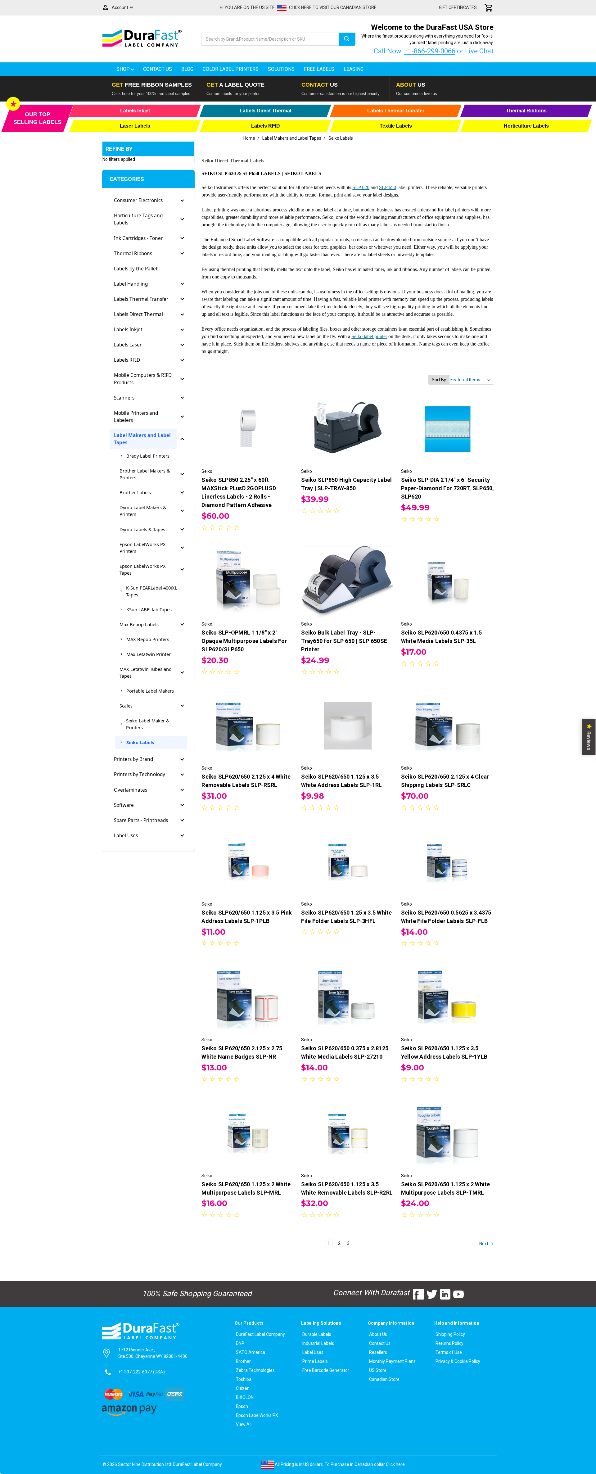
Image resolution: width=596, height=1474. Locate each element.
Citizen (243, 1388)
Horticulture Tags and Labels (138, 219)
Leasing (353, 69)
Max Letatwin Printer (148, 654)
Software (124, 805)
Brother (243, 1361)
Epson (242, 1406)
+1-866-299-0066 (429, 51)
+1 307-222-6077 (135, 1371)
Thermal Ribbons (133, 253)
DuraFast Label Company (260, 1334)
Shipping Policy (450, 1334)
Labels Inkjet (128, 329)
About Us (378, 1334)
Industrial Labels (318, 1343)
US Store (377, 1370)
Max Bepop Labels (139, 624)
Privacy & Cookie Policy (458, 1361)
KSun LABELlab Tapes (149, 609)
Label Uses (126, 835)
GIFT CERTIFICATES (458, 7)
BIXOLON (245, 1397)
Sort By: (439, 379)
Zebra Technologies (255, 1370)
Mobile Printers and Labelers (136, 416)
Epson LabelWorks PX (257, 1415)
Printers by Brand (133, 759)
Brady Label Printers (147, 456)
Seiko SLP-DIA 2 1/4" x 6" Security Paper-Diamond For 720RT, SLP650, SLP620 (447, 488)
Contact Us (157, 69)
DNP (240, 1343)
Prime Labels (315, 1361)
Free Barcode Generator (325, 1370)
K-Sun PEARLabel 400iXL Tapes (151, 591)
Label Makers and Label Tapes (142, 439)
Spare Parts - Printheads (141, 820)
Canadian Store (384, 1379)
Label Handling (131, 284)
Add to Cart (248, 434)
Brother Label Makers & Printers (145, 474)
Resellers (378, 1352)
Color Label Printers (231, 69)
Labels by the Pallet (136, 268)
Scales (126, 706)
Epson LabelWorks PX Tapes (143, 569)
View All (243, 1424)
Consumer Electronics (138, 200)
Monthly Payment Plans (392, 1361)
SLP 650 (387, 187)
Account (120, 7)
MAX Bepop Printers (147, 639)
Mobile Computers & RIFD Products (143, 379)
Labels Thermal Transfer (141, 299)
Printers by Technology (139, 774)
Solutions (281, 69)
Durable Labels (316, 1334)
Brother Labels (135, 492)
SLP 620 (360, 187)
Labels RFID (127, 360)
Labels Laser (128, 344)
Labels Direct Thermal (138, 314)
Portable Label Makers (150, 691)
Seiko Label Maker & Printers (147, 723)
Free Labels (319, 69)
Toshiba (243, 1379)
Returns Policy (449, 1343)
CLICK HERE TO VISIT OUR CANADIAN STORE (333, 7)
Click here (395, 1464)
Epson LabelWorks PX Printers (143, 547)
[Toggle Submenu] (182, 200)
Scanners (124, 398)
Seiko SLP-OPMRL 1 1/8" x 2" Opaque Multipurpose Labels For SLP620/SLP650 (244, 641)
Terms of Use (449, 1352)
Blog (187, 69)
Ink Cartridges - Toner (138, 238)
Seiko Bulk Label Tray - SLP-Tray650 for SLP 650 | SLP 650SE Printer (344, 641)
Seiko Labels (140, 742)
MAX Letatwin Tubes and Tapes (146, 672)
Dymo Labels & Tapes (142, 529)
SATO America (250, 1352)
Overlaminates (130, 790)
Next (484, 1243)
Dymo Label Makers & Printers (143, 510)
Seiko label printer (369, 336)
